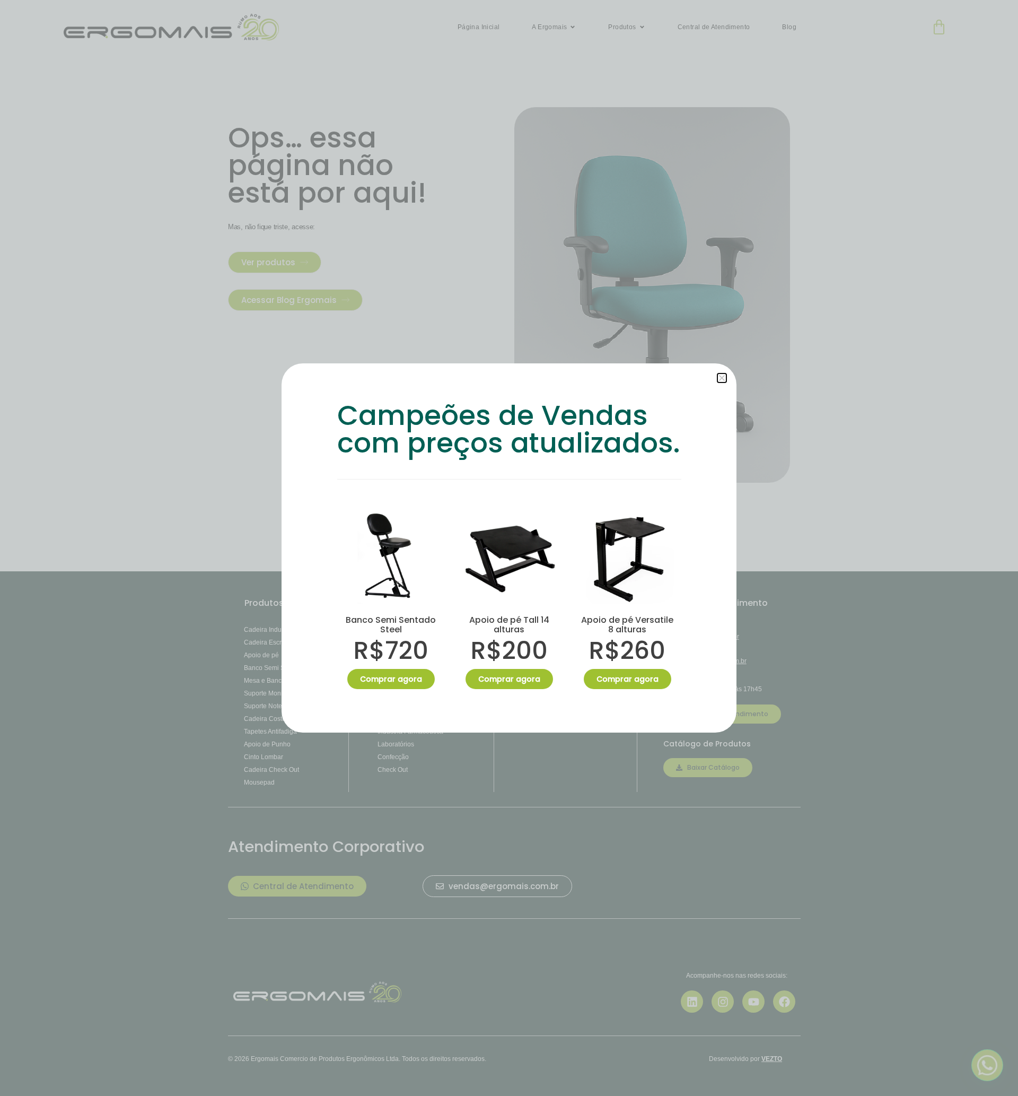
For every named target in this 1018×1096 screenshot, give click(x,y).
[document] (509, 548)
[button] (722, 378)
